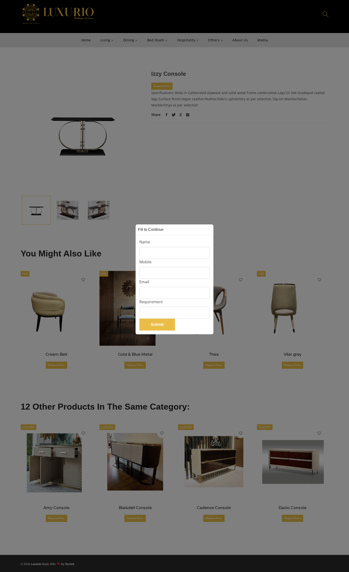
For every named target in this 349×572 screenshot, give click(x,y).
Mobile (145, 262)
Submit (157, 324)
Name (144, 242)
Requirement (151, 301)
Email (144, 281)
